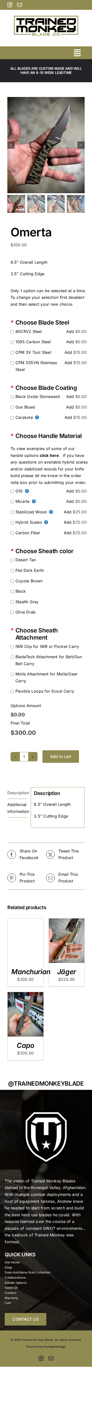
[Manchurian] (25, 921)
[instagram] (9, 4)
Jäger (66, 972)
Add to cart (60, 756)
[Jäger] (67, 921)
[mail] (19, 4)
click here (49, 455)
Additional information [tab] (17, 808)
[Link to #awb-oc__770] (77, 53)
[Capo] (25, 995)
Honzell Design (55, 1346)
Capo (25, 1045)
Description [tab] (17, 792)
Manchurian (31, 972)
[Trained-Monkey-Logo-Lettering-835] (46, 11)
